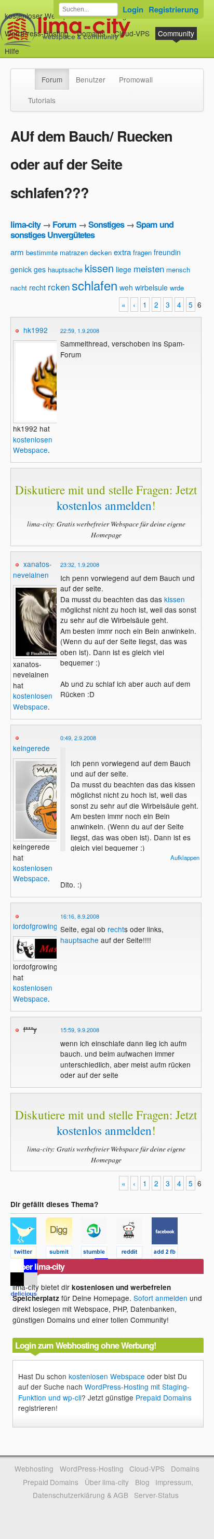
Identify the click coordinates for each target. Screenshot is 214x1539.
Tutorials (42, 100)
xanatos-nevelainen (32, 569)
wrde (177, 288)
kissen (99, 267)
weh (126, 287)
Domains (91, 33)
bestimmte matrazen (57, 252)
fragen (142, 252)
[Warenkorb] (27, 46)
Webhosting (34, 1468)
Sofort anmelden (160, 1298)
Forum (52, 79)
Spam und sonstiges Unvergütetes (91, 229)
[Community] (28, 74)
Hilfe (12, 51)
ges (40, 269)
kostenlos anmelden (104, 505)
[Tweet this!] (28, 1254)
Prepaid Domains (164, 1397)
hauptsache (65, 269)
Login (133, 9)
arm (17, 251)
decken (101, 252)
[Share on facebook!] (168, 1254)
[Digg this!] (63, 1254)
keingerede (31, 748)
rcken (59, 286)
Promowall (136, 79)
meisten (148, 268)
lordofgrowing (35, 926)
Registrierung (173, 9)
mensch (178, 269)
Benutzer (90, 79)
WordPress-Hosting (37, 33)
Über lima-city (107, 1482)
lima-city (25, 224)
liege (123, 269)
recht (37, 287)
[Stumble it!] (98, 1254)
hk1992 (35, 330)
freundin (167, 252)
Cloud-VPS (132, 33)
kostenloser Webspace (42, 15)
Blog (142, 1482)
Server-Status (156, 1495)
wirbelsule (151, 287)
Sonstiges (106, 224)
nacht (18, 288)
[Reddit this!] (134, 1254)
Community (176, 33)
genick (21, 269)
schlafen (94, 285)
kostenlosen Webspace (32, 444)
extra (122, 251)
